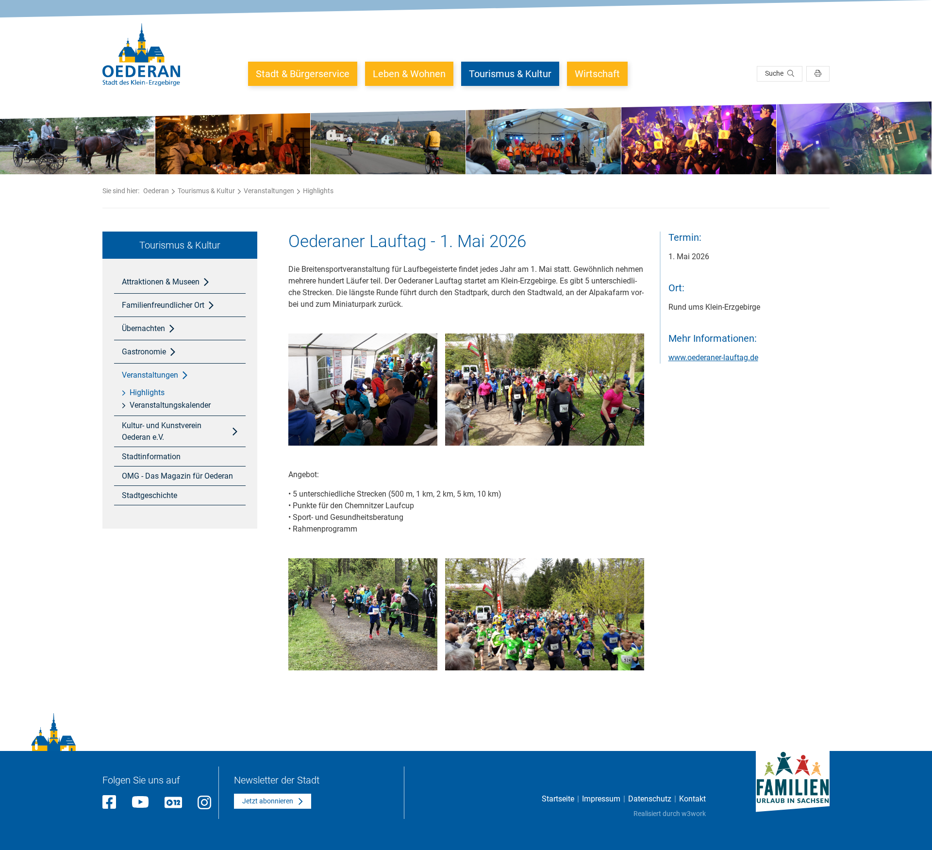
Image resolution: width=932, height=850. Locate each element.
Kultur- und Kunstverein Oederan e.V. (161, 431)
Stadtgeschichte (149, 495)
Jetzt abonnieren (267, 801)
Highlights (318, 191)
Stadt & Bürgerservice (303, 74)
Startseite (558, 798)
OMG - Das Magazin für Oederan (177, 476)
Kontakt (692, 798)
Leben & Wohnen (409, 74)
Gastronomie (144, 351)
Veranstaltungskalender (170, 405)
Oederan (156, 191)
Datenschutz (649, 798)
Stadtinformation (151, 456)
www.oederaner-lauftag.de (713, 357)
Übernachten (143, 328)
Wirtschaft (597, 74)
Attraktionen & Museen (161, 281)
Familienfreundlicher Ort (163, 305)
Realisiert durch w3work (669, 813)
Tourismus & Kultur (510, 74)
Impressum (601, 798)
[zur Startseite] (141, 54)
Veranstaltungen (269, 191)
